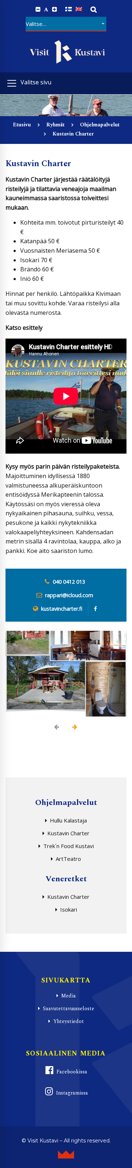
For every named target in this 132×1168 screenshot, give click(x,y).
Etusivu (22, 125)
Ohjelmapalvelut (100, 125)
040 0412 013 (69, 581)
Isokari (68, 909)
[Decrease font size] (38, 9)
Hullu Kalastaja (68, 820)
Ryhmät (55, 125)
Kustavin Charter (68, 833)
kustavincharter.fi (61, 608)
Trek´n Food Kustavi (68, 846)
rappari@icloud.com (69, 595)
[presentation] (57, 727)
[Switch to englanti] (79, 9)
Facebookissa (71, 1072)
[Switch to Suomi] (68, 9)
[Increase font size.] (54, 9)
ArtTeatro (68, 858)
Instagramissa (72, 1093)
